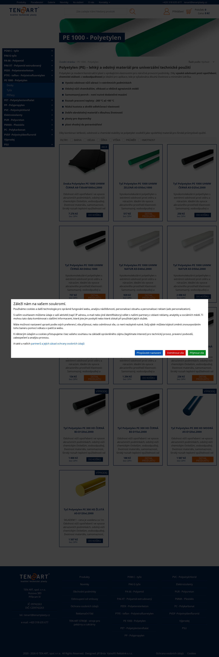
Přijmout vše (197, 352)
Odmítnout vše (175, 352)
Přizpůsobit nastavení (149, 352)
